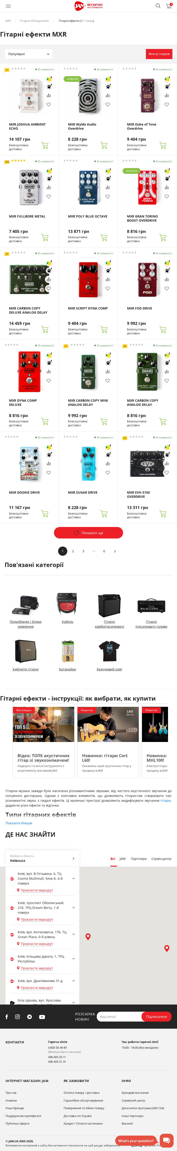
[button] (158, 5)
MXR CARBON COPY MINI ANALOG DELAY (88, 402)
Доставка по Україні (77, 1116)
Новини (11, 1100)
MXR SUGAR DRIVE (82, 492)
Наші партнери (132, 1116)
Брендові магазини (135, 1093)
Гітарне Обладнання (34, 21)
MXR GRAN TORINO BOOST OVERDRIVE (142, 218)
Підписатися (156, 1016)
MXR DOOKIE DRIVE (24, 492)
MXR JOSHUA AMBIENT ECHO (27, 126)
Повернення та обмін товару (84, 1108)
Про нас (11, 1093)
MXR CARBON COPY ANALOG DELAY (142, 402)
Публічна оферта (18, 1123)
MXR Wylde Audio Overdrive (82, 126)
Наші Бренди (15, 1108)
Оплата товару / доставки (82, 1093)
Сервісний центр (133, 1100)
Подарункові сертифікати (23, 1116)
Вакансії (127, 1123)
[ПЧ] (49, 86)
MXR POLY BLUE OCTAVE (87, 216)
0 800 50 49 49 (57, 1047)
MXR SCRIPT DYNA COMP (88, 308)
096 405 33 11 (57, 1057)
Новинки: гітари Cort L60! (105, 758)
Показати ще (92, 532)
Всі (112, 858)
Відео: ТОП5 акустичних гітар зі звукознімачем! (43, 758)
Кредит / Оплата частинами (83, 1123)
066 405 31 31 (57, 1061)
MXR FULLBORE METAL (27, 216)
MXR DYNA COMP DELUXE (23, 402)
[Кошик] (45, 145)
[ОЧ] (49, 79)
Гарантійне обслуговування (83, 1100)
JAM (8, 21)
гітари (166, 800)
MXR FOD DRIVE (139, 308)
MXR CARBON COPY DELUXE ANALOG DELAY (28, 310)
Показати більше (19, 823)
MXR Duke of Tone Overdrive (141, 126)
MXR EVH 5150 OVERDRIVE (138, 494)
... (94, 550)
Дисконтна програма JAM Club (143, 1108)
